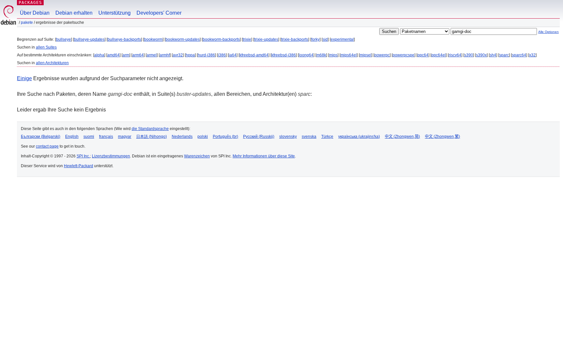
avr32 (178, 55)
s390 (468, 55)
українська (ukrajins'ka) (359, 136)
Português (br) (225, 136)
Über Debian (35, 13)
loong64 (306, 55)
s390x (481, 55)
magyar (124, 136)
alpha (99, 55)
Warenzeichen (197, 156)
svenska (309, 136)
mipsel (365, 55)
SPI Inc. (83, 156)
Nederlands (182, 136)
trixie (247, 39)
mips (333, 55)
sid (325, 39)
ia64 (233, 55)
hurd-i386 (206, 55)
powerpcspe (403, 55)
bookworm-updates (183, 39)
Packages (30, 2)
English (72, 136)
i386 (222, 55)
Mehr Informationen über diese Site (264, 156)
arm (126, 55)
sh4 (493, 55)
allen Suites (46, 47)
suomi (88, 136)
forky (315, 39)
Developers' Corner (159, 13)
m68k (321, 55)
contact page (47, 146)
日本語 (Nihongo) (151, 136)
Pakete (27, 22)
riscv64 (455, 55)
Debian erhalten (74, 13)
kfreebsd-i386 (283, 55)
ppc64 (422, 55)
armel (152, 55)
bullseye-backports (124, 39)
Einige (24, 78)
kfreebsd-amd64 (253, 55)
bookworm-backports (221, 39)
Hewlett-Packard (78, 166)
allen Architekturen (52, 63)
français (106, 136)
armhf (165, 55)
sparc (504, 55)
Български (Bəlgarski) (40, 136)
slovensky (288, 136)
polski (202, 136)
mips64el (348, 55)
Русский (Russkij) (258, 136)
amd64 (113, 55)
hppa (190, 55)
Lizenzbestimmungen (111, 156)
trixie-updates (266, 39)
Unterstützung (114, 13)
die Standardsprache (150, 128)
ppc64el (438, 55)
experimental (342, 39)
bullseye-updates (89, 39)
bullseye (63, 39)
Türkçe (327, 136)
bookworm (153, 39)
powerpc (382, 55)
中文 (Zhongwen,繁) (442, 136)
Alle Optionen (548, 32)
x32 (532, 55)
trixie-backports (294, 39)
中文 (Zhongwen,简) (402, 136)
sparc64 (519, 55)
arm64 (138, 55)
